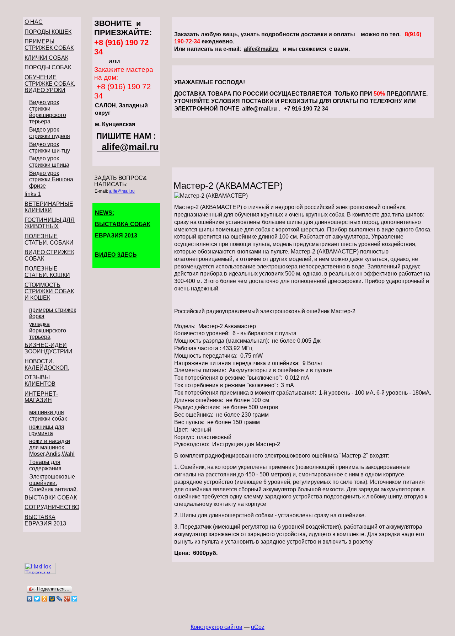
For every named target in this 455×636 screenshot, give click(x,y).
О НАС (34, 22)
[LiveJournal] (59, 598)
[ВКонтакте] (29, 598)
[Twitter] (37, 598)
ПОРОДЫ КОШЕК (48, 32)
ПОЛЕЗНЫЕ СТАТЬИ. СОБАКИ (49, 239)
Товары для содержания (45, 465)
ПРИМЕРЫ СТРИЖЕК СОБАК (49, 44)
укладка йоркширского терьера (47, 330)
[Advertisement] (302, 143)
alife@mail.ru (130, 147)
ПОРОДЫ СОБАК (48, 67)
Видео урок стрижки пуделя (49, 133)
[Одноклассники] (44, 598)
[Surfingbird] (74, 598)
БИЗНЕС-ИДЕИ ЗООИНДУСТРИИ (49, 348)
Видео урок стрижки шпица (49, 161)
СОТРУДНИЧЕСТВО (52, 507)
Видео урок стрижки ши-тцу (49, 147)
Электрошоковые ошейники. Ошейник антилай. (53, 483)
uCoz (257, 627)
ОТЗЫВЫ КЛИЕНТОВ (40, 380)
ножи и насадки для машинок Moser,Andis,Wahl (52, 447)
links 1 (33, 194)
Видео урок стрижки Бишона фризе (51, 179)
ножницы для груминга (46, 430)
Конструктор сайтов (216, 627)
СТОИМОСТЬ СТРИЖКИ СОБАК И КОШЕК (49, 291)
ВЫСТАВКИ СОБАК (51, 498)
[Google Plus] (67, 598)
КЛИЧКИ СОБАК (46, 58)
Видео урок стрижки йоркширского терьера (47, 111)
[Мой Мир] (52, 598)
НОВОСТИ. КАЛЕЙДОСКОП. (47, 364)
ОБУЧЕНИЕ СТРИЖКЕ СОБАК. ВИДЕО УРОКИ (50, 83)
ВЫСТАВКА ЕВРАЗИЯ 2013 (45, 520)
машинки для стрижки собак (48, 415)
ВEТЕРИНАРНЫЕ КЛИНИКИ (49, 207)
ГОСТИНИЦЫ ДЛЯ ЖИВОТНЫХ (50, 223)
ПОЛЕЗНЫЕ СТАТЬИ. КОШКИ (47, 272)
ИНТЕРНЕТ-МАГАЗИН (41, 397)
